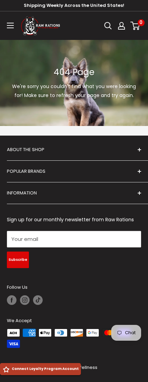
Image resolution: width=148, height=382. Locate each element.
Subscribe (18, 259)
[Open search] (108, 26)
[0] (135, 26)
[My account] (121, 26)
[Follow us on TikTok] (38, 300)
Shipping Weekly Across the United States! (74, 5)
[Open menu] (10, 25)
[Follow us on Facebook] (12, 300)
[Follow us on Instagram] (25, 300)
